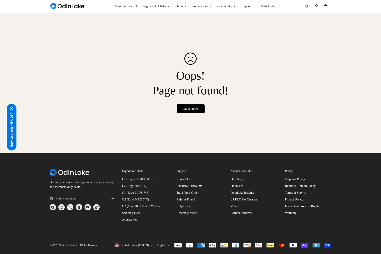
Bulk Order (268, 6)
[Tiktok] (96, 207)
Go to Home (190, 108)
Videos (235, 206)
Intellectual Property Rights (302, 206)
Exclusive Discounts (189, 186)
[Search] (307, 6)
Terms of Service (295, 192)
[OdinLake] (67, 6)
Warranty (290, 213)
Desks (179, 6)
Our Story (237, 179)
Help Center (184, 206)
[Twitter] (70, 207)
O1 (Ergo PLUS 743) (135, 192)
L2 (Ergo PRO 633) (134, 186)
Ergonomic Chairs (154, 6)
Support (247, 6)
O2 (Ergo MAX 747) (135, 199)
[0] (325, 6)
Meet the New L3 (126, 6)
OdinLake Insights (242, 192)
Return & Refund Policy (300, 186)
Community (224, 6)
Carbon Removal (241, 213)
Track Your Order (187, 192)
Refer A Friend (185, 199)
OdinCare (237, 186)
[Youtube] (88, 207)
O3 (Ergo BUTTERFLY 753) (141, 206)
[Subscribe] (109, 198)
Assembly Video (186, 213)
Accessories (200, 6)
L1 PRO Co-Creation (244, 199)
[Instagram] (61, 207)
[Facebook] (53, 207)
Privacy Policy (294, 199)
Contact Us (183, 179)
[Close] (11, 108)
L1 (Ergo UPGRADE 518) (139, 179)
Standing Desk (131, 213)
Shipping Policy (295, 179)
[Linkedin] (79, 207)
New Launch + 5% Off (11, 130)
